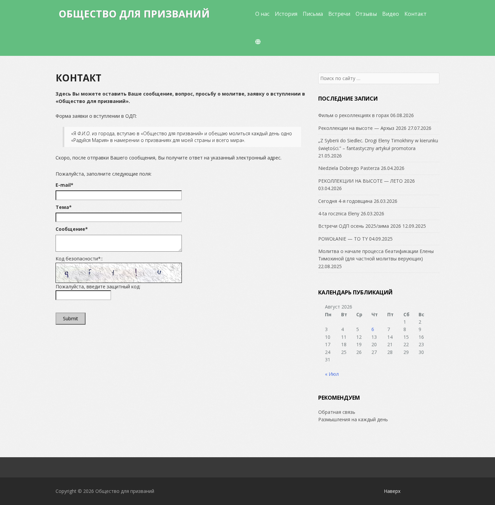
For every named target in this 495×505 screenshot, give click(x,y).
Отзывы (366, 13)
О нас (262, 13)
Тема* (64, 207)
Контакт (415, 13)
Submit (70, 318)
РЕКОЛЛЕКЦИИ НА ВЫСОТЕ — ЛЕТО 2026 (366, 181)
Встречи (339, 13)
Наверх (392, 491)
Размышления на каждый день (353, 419)
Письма (313, 13)
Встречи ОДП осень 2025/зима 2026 (359, 226)
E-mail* (64, 185)
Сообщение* (72, 229)
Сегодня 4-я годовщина (345, 201)
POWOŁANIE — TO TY (343, 239)
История (286, 13)
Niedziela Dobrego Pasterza (349, 168)
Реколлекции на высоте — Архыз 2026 (362, 128)
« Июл (332, 374)
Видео (390, 13)
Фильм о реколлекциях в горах (353, 115)
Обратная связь (336, 412)
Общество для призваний (134, 13)
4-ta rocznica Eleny (338, 213)
